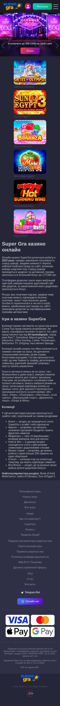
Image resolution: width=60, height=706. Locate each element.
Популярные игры (30, 491)
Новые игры (30, 496)
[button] (3, 46)
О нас (30, 579)
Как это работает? (30, 518)
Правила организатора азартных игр (30, 541)
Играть (30, 50)
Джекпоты (30, 502)
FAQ (30, 573)
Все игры (30, 507)
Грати (30, 72)
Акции (30, 513)
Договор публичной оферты (30, 567)
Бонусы (30, 529)
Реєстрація (42, 6)
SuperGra (30, 524)
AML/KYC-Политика (30, 562)
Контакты (30, 584)
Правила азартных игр (30, 551)
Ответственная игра (30, 546)
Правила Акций (30, 534)
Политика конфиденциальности (30, 557)
